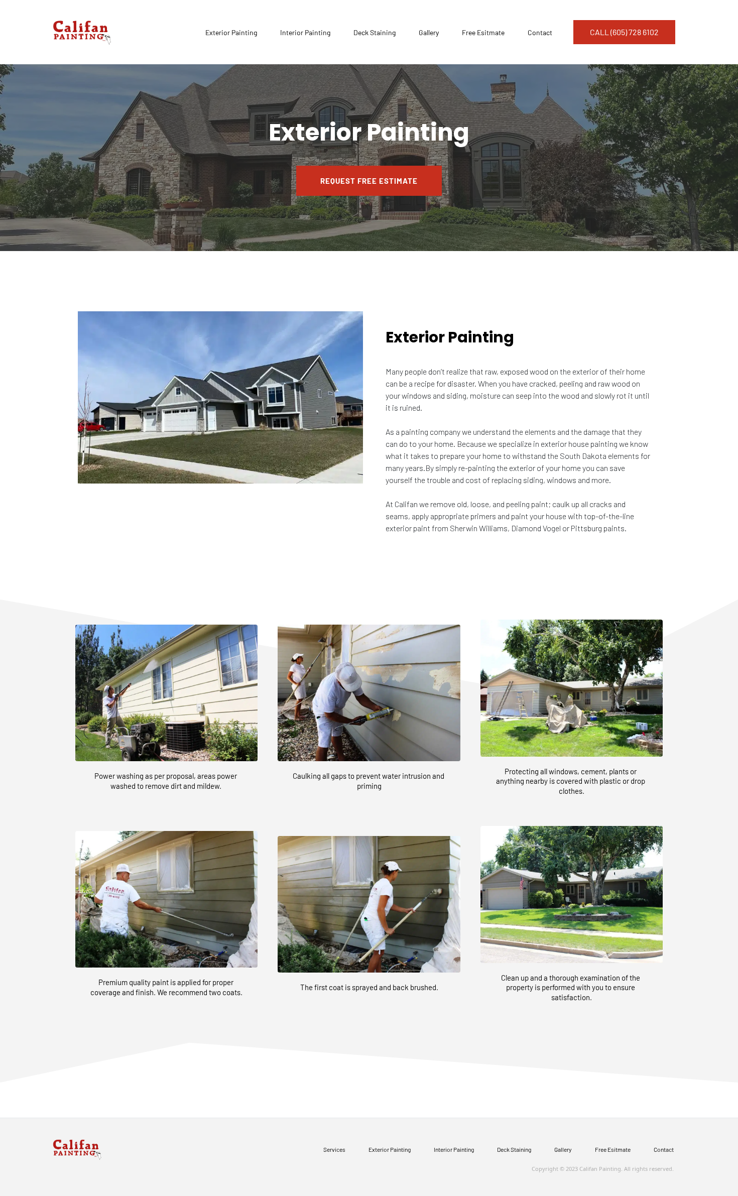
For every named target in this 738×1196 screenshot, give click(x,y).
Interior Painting (305, 32)
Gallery (429, 32)
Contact (540, 32)
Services (334, 1149)
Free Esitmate (483, 32)
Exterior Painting (231, 32)
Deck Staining (374, 32)
